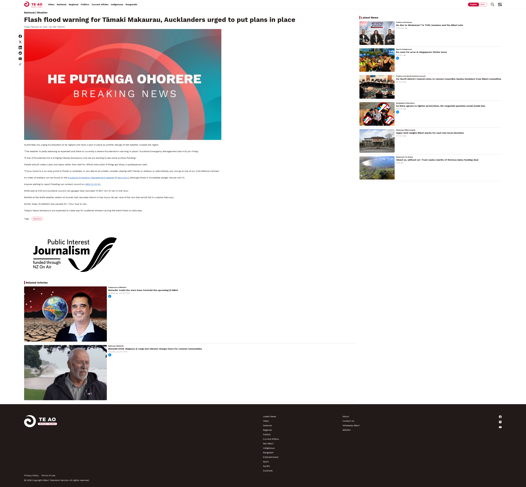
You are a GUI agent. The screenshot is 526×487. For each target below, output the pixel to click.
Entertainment (270, 457)
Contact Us (348, 421)
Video (51, 4)
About (346, 416)
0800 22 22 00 (92, 184)
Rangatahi (131, 4)
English (473, 4)
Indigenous (117, 4)
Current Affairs (100, 4)
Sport (266, 461)
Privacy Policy (31, 475)
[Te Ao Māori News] (40, 443)
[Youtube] (462, 427)
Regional (73, 4)
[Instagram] (462, 422)
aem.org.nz (123, 177)
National (61, 4)
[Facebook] (462, 416)
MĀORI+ (347, 430)
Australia (268, 470)
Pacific (266, 466)
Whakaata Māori (351, 425)
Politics (85, 4)
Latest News (269, 416)
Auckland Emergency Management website (91, 177)
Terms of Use (48, 475)
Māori (482, 4)
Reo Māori (268, 443)
